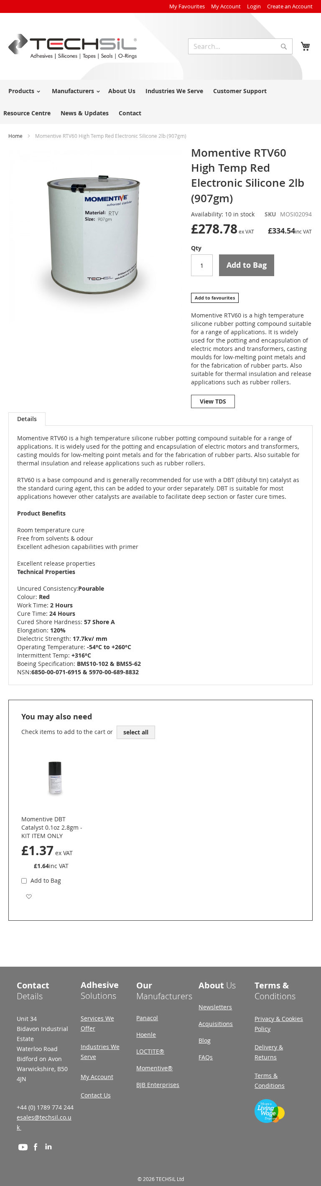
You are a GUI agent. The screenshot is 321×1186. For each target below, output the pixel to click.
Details (27, 419)
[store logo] (72, 46)
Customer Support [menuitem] (240, 91)
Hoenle (146, 1035)
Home (15, 135)
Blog (205, 1040)
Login (254, 6)
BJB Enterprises (157, 1085)
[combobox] (240, 46)
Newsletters (215, 1007)
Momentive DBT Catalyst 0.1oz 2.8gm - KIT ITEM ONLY (51, 827)
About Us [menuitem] (121, 91)
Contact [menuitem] (130, 113)
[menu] (160, 102)
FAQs (206, 1057)
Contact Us (96, 1095)
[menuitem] (23, 91)
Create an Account (290, 6)
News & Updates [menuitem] (85, 113)
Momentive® (154, 1068)
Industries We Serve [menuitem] (174, 91)
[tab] (27, 419)
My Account (226, 6)
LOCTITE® (150, 1051)
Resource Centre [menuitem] (27, 113)
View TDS (213, 401)
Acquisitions (216, 1024)
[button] (28, 896)
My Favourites (187, 6)
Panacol (147, 1018)
